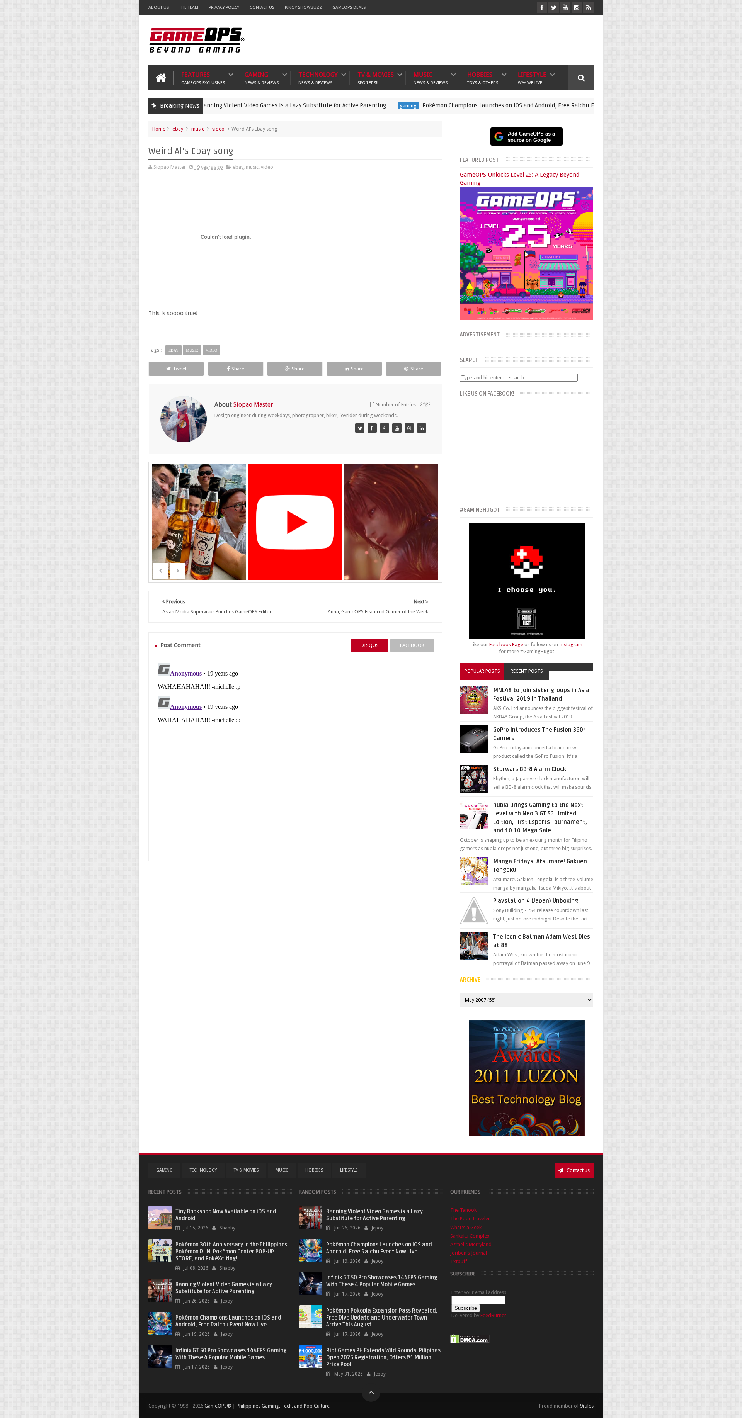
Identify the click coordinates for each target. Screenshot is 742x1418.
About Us (158, 7)
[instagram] (577, 7)
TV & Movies (375, 78)
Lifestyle (532, 78)
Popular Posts (482, 671)
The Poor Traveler (470, 1218)
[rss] (588, 7)
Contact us (577, 1170)
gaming (339, 106)
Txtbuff (458, 1261)
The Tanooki (464, 1210)
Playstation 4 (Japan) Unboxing (535, 900)
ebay (177, 129)
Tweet (180, 369)
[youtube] (565, 7)
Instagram (570, 644)
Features (203, 78)
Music (431, 78)
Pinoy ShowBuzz (303, 7)
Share (237, 369)
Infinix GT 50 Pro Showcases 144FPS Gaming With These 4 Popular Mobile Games (230, 1354)
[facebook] (542, 7)
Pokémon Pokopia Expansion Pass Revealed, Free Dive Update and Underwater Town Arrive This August (381, 1318)
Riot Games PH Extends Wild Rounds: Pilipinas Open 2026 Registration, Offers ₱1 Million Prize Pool (383, 1357)
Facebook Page (506, 644)
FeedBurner (493, 1315)
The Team (188, 7)
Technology (318, 78)
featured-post (591, 106)
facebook (412, 645)
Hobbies (482, 78)
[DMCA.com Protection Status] (470, 1342)
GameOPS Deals (349, 7)
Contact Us (262, 7)
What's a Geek (466, 1227)
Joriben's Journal (468, 1253)
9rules (587, 1406)
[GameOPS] (359, 428)
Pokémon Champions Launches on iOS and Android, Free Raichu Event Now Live (458, 105)
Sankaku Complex (470, 1236)
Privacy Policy (224, 7)
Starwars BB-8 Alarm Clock (529, 769)
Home (158, 129)
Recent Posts (527, 671)
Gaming (262, 78)
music (197, 129)
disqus (370, 645)
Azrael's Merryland (471, 1244)
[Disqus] (295, 756)
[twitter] (553, 7)
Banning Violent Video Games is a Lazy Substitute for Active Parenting (225, 105)
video (218, 129)
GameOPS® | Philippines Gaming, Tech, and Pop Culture (267, 1406)
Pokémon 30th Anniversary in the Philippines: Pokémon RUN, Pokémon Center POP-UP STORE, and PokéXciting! (232, 1251)
